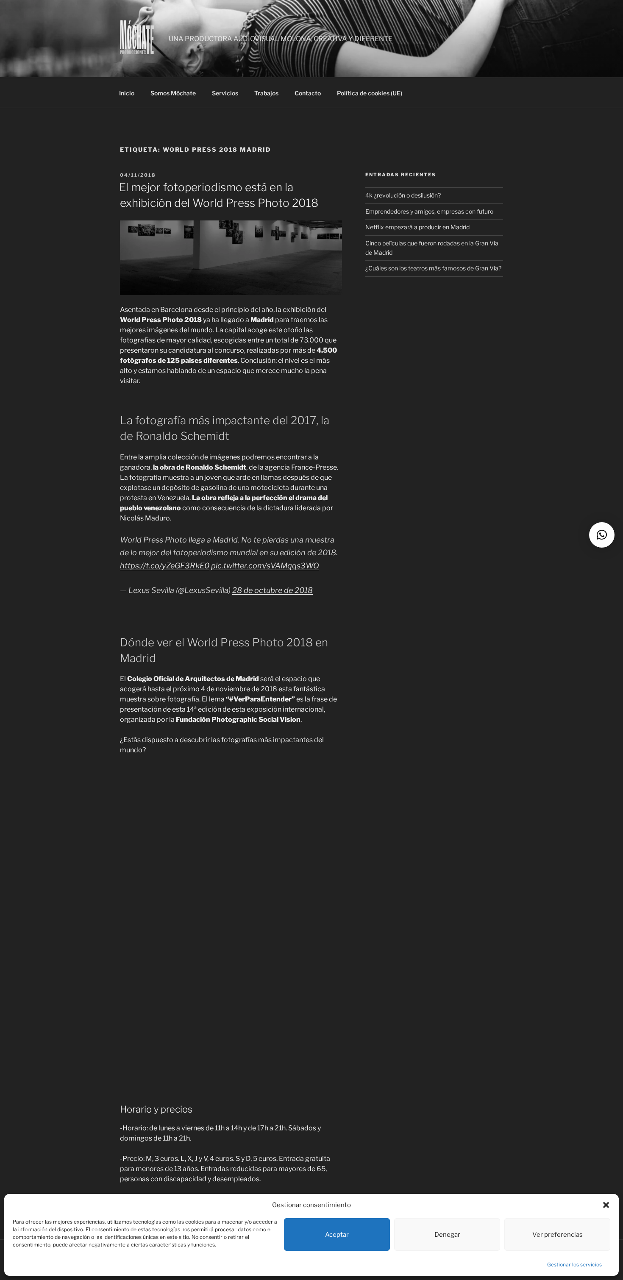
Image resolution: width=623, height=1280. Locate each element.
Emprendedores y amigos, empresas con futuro (429, 211)
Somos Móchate (173, 93)
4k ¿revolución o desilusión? (403, 195)
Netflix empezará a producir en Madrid (417, 227)
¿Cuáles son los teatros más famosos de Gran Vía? (433, 268)
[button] (606, 1205)
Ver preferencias (557, 1234)
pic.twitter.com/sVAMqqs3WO (265, 565)
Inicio (126, 93)
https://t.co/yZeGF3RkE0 (164, 565)
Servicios (225, 93)
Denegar (447, 1234)
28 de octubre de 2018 (272, 590)
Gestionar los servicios (574, 1264)
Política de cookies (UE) (369, 93)
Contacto (308, 93)
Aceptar (337, 1234)
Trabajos (266, 93)
